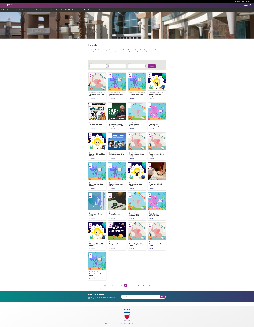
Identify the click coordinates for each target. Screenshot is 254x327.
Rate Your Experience (144, 324)
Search (90, 63)
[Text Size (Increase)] (243, 1)
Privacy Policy (127, 324)
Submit (162, 296)
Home (89, 41)
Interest (129, 63)
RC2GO (107, 324)
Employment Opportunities (117, 324)
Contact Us (249, 1)
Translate (238, 1)
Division (110, 63)
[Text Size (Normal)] (242, 1)
